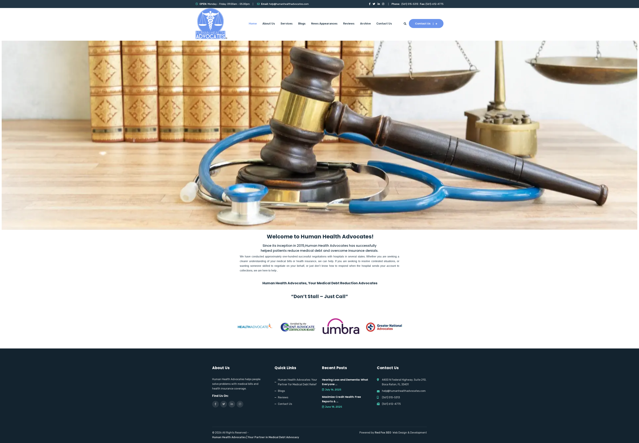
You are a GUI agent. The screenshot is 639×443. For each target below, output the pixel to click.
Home (253, 23)
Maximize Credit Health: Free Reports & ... (341, 399)
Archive (365, 23)
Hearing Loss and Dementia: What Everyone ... (345, 382)
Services (287, 23)
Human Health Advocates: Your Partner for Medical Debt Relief (297, 382)
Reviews (348, 23)
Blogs (302, 23)
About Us (268, 23)
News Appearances (324, 23)
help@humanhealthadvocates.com (289, 4)
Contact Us (384, 23)
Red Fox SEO (383, 432)
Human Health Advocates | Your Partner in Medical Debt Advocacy (255, 437)
